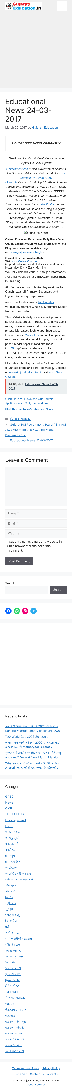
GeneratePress (36, 1084)
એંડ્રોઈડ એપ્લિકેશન (18, 873)
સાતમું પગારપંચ (14, 1039)
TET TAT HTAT (15, 814)
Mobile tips (48, 204)
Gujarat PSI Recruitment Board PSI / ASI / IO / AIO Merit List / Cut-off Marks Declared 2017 (35, 430)
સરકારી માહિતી (14, 1027)
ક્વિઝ (9, 897)
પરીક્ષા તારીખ (13, 950)
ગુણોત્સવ (10, 903)
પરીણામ (10, 962)
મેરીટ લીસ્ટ (12, 986)
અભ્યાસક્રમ (13, 832)
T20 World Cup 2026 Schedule (26, 736)
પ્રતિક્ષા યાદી (13, 974)
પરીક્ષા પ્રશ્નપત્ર (14, 956)
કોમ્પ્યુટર (10, 885)
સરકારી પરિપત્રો (15, 1021)
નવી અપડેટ (12, 932)
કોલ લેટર (11, 891)
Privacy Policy (51, 1068)
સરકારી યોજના (14, 1033)
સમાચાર (10, 1015)
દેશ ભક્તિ (11, 921)
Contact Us (37, 1074)
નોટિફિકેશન (12, 944)
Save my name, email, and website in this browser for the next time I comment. (35, 546)
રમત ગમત (11, 992)
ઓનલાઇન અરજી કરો (19, 879)
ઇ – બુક (10, 856)
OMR (8, 808)
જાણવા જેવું (12, 915)
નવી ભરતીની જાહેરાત (18, 938)
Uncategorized (15, 820)
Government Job (17, 169)
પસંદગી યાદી (13, 968)
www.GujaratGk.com (24, 261)
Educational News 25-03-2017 (31, 440)
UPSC (9, 826)
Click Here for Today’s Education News (29, 409)
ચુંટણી (9, 909)
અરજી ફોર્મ (12, 838)
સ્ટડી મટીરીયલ (14, 1051)
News (9, 802)
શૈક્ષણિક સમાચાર (20, 419)
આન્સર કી (12, 844)
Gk (13, 348)
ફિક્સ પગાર (12, 980)
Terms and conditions (25, 1068)
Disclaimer (20, 1074)
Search (10, 583)
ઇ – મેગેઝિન (12, 861)
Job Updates (46, 302)
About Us (53, 1074)
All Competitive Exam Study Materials (35, 178)
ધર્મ (7, 927)
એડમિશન (11, 867)
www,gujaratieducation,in (26, 252)
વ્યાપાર (9, 1004)
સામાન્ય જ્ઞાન (13, 1045)
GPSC (9, 796)
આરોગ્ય (10, 850)
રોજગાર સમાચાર (15, 998)
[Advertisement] (36, 52)
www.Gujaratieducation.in (25, 372)
